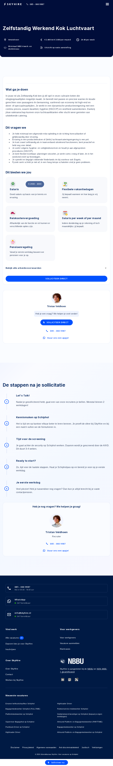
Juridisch (85, 747)
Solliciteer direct (56, 278)
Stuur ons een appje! (58, 337)
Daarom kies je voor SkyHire (19, 644)
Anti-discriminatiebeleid (69, 747)
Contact (9, 674)
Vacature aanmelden (70, 643)
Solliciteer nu (58, 762)
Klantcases (65, 649)
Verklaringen (97, 747)
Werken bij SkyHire (15, 680)
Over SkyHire (12, 669)
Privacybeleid (28, 747)
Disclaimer (15, 747)
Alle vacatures (14, 638)
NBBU (90, 668)
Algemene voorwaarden (46, 747)
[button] (107, 4)
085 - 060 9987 (37, 4)
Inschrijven (11, 649)
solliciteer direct (58, 322)
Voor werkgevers (68, 638)
